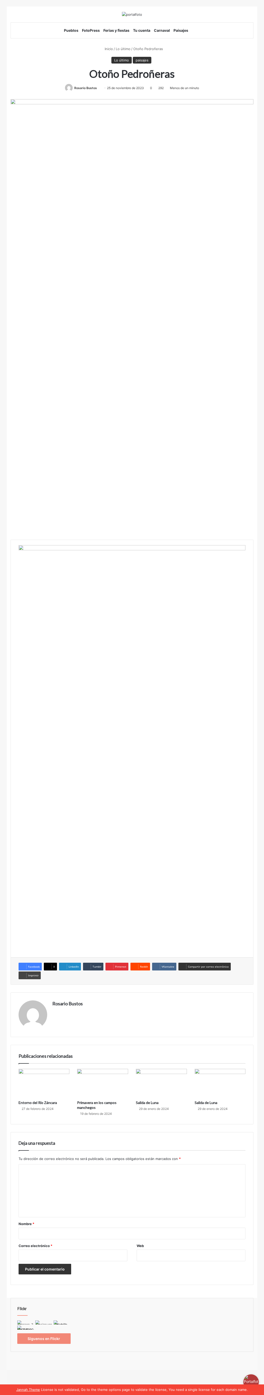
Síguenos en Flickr (44, 1338)
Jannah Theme (28, 1390)
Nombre (26, 1224)
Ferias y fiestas (116, 30)
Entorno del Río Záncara (38, 1102)
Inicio (108, 49)
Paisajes (181, 30)
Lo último (123, 49)
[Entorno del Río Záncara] (44, 1083)
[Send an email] (99, 88)
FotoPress (91, 30)
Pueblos (71, 30)
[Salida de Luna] (161, 1083)
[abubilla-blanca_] (62, 1323)
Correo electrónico (35, 1246)
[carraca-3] (26, 1323)
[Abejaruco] (44, 1323)
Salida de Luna (147, 1102)
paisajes (142, 60)
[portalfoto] (132, 14)
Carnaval (162, 30)
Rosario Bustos (85, 88)
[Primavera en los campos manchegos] (102, 1083)
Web (140, 1246)
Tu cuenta (141, 30)
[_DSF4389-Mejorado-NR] (26, 1328)
